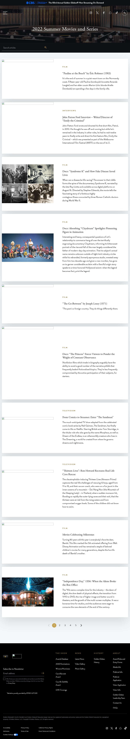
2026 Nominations (63, 664)
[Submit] (42, 673)
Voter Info (116, 690)
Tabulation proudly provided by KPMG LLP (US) (22, 693)
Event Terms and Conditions (47, 731)
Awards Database (62, 659)
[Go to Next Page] (81, 625)
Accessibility (6, 727)
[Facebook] (103, 12)
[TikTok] (116, 12)
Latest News (79, 659)
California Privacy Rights (46, 727)
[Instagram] (91, 12)
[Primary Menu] (5, 12)
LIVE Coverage (61, 690)
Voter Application (119, 685)
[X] (97, 12)
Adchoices (6, 731)
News (78, 653)
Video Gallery (80, 664)
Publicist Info (118, 672)
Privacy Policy (11, 683)
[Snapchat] (110, 12)
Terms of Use (25, 731)
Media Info (117, 667)
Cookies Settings (8, 734)
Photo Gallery (80, 668)
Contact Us (117, 702)
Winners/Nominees (63, 668)
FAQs (115, 707)
